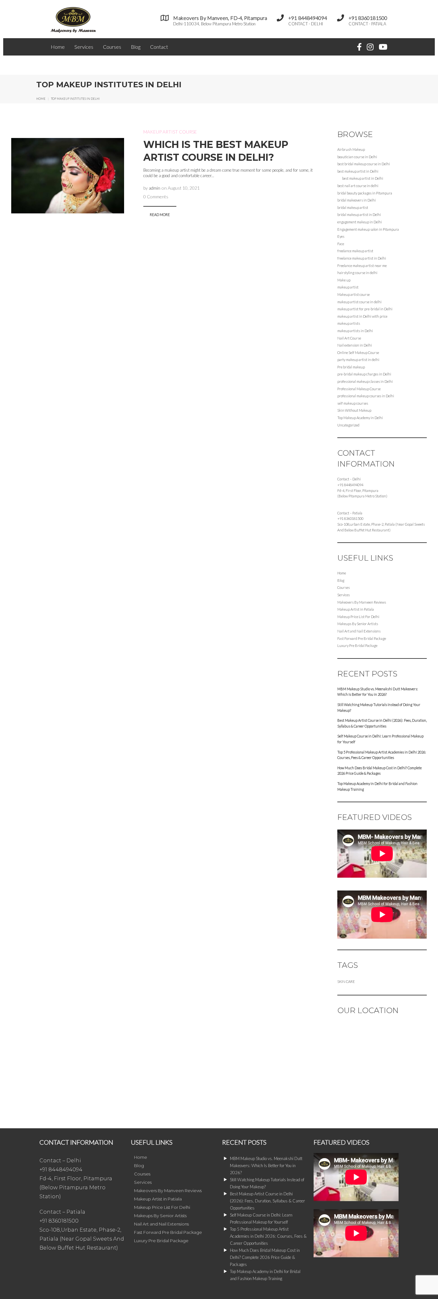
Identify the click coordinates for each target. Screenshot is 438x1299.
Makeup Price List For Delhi (358, 617)
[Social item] (359, 47)
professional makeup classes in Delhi (365, 381)
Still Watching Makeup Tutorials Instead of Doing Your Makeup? (378, 707)
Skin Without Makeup (354, 410)
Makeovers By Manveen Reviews (361, 602)
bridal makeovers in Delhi (356, 200)
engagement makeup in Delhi (359, 222)
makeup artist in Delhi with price (362, 316)
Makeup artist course (170, 131)
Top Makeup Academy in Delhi (360, 418)
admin (154, 188)
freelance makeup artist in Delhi (361, 258)
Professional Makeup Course (359, 389)
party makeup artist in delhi (358, 359)
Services (83, 47)
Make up (343, 280)
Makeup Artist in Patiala (355, 609)
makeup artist (347, 287)
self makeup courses (352, 403)
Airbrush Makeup (351, 149)
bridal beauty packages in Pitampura (364, 193)
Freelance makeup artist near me (362, 265)
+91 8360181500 (350, 518)
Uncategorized (348, 425)
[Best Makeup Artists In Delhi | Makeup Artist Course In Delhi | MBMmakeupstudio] (73, 31)
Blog (135, 47)
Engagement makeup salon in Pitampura (368, 229)
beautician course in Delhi (357, 157)
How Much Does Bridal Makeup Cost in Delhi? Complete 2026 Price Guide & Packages (379, 771)
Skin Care (346, 981)
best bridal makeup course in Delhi (363, 164)
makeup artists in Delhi (355, 331)
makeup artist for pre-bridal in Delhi (364, 309)
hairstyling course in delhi (357, 273)
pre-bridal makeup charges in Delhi (364, 374)
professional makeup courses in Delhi (366, 396)
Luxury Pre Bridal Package (357, 645)
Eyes (340, 236)
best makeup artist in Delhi (357, 171)
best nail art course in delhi (357, 186)
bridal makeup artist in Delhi (359, 214)
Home (58, 47)
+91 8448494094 (350, 485)
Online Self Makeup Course (358, 352)
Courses (112, 47)
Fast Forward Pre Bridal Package (361, 638)
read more (160, 214)
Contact (159, 47)
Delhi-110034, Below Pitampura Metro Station (214, 23)
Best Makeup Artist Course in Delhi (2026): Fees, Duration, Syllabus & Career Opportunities (382, 723)
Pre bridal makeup (351, 367)
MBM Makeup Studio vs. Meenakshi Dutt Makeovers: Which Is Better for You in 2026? (377, 692)
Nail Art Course (349, 338)
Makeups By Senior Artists (357, 624)
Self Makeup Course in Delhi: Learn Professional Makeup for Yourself (380, 739)
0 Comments (155, 196)
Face (340, 244)
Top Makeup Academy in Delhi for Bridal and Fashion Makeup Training (377, 786)
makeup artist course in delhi (359, 302)
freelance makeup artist (355, 251)
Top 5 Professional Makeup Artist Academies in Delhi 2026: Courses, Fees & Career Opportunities (381, 755)
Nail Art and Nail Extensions (359, 631)
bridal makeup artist (352, 207)
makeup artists (348, 323)
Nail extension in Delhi (354, 345)
